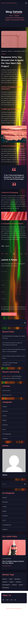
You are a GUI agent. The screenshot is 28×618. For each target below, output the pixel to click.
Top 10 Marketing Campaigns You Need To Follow (13, 337)
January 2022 (6, 390)
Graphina (18, 581)
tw (7, 599)
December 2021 (6, 395)
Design (7, 246)
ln (15, 599)
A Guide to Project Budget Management (9, 364)
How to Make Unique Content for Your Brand (13, 357)
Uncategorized (6, 434)
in (11, 599)
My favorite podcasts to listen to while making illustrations (12, 344)
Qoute (21, 584)
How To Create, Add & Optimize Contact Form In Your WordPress (13, 350)
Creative (4, 581)
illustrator (5, 425)
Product (14, 584)
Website (4, 438)
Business (5, 411)
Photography (6, 584)
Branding (17, 579)
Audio (10, 579)
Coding (4, 415)
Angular (16, 15)
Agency (4, 579)
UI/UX (4, 429)
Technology (5, 587)
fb (3, 599)
